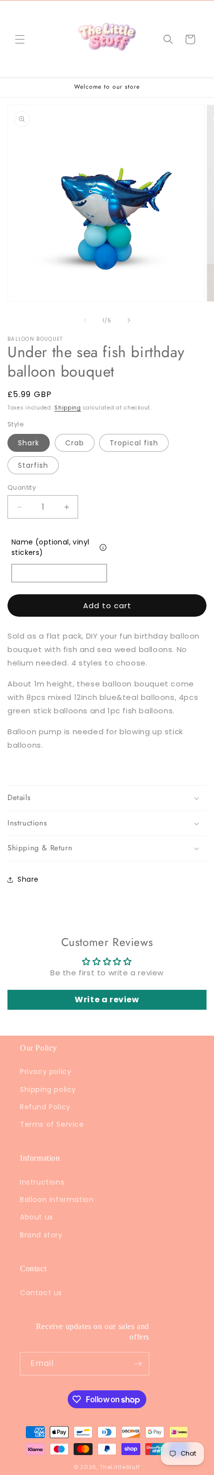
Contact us (41, 1293)
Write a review (107, 999)
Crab (74, 443)
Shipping (67, 407)
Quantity (21, 487)
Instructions (42, 1182)
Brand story (41, 1235)
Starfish (33, 465)
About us (36, 1217)
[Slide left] (85, 320)
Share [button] (28, 879)
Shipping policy (48, 1089)
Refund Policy (45, 1107)
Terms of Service (52, 1124)
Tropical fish (133, 443)
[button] (20, 39)
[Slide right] (129, 320)
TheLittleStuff (120, 1467)
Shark (28, 443)
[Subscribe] (138, 1363)
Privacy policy (45, 1071)
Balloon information (57, 1200)
